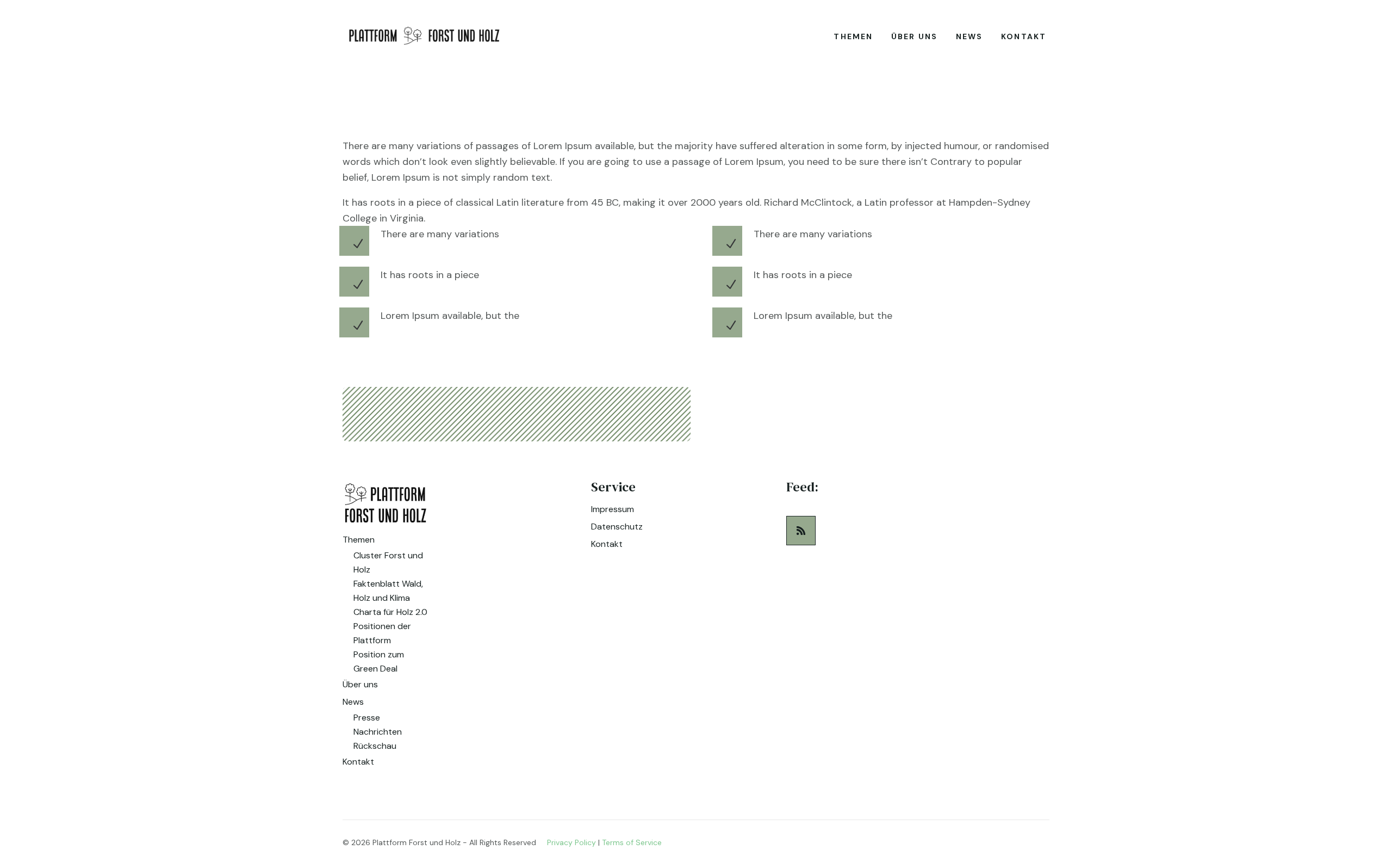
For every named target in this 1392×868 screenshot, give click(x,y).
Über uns (914, 36)
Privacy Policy (571, 842)
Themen (853, 36)
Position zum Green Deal (378, 661)
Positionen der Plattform (382, 633)
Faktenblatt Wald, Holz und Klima (388, 591)
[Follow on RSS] (801, 530)
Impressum (612, 509)
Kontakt (1023, 36)
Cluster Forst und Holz (388, 562)
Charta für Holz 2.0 (390, 612)
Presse (366, 717)
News (969, 36)
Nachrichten (377, 731)
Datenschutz (617, 526)
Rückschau (374, 746)
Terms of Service (632, 842)
